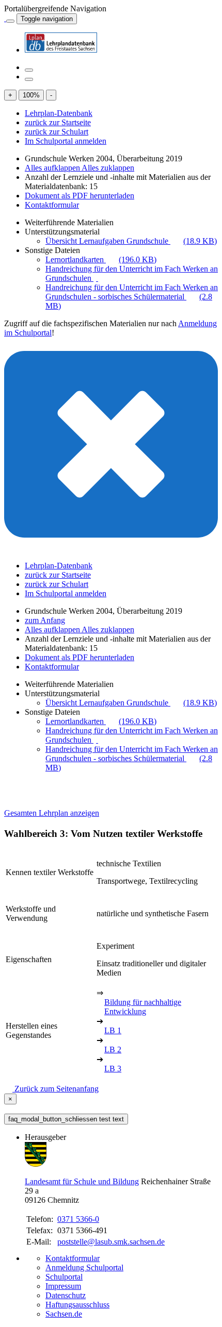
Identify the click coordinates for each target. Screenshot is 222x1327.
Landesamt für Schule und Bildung (82, 1181)
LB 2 (112, 1049)
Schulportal (64, 1276)
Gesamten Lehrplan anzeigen (51, 813)
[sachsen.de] (5, 18)
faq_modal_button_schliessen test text (66, 1119)
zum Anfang (45, 620)
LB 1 (112, 1030)
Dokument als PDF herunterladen (79, 195)
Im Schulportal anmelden (65, 141)
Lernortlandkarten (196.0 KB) (100, 259)
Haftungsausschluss (77, 1304)
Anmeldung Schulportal (84, 1267)
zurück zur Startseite (58, 122)
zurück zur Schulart (56, 131)
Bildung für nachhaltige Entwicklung (142, 1007)
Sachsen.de (63, 1313)
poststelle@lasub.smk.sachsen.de (111, 1241)
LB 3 (112, 1068)
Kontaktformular (52, 204)
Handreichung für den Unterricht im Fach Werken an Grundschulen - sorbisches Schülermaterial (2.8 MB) (131, 296)
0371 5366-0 (78, 1219)
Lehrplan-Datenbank (58, 113)
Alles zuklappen (108, 167)
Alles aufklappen (53, 167)
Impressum (63, 1286)
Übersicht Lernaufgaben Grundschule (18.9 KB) (131, 241)
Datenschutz (65, 1295)
